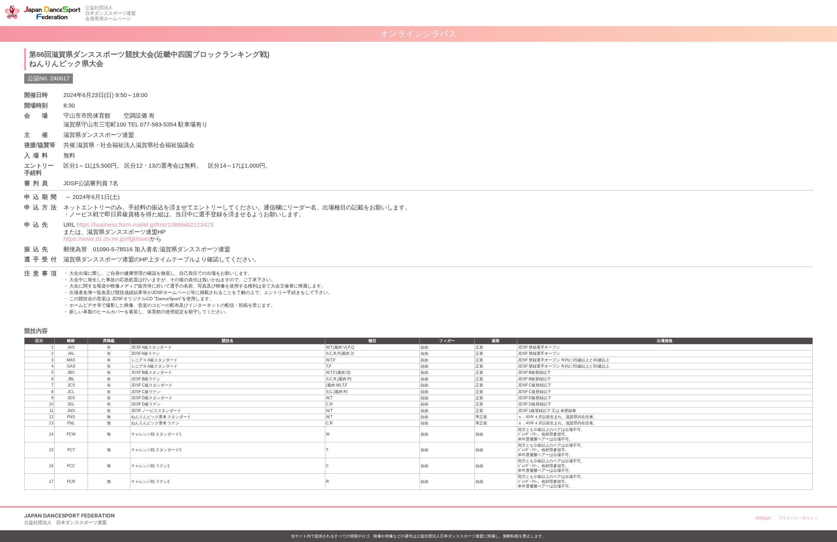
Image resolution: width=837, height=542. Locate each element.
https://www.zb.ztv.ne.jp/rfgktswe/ (106, 239)
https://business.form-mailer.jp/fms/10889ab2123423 (145, 225)
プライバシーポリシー (798, 518)
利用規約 (763, 518)
